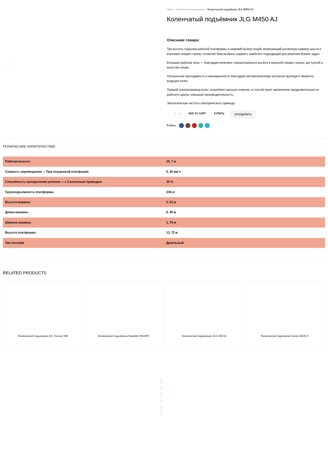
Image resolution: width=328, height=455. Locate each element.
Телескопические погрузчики (185, 427)
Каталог (90, 394)
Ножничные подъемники (182, 394)
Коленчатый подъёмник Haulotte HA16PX (123, 335)
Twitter (253, 413)
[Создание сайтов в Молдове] (187, 449)
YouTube (254, 394)
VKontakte (255, 407)
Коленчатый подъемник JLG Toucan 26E (43, 335)
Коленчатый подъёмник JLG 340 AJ (204, 335)
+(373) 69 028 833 (24, 397)
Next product (323, 9)
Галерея (90, 400)
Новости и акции (95, 407)
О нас (88, 387)
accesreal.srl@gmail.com (30, 413)
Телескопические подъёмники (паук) (190, 420)
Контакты (90, 413)
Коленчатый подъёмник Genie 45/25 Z (285, 335)
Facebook (255, 381)
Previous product (316, 9)
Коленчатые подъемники (190, 9)
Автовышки (174, 381)
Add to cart (197, 113)
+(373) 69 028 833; (22, 389)
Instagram (255, 387)
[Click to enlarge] (10, 67)
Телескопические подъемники (185, 400)
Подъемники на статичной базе (186, 433)
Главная (90, 381)
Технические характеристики (29, 146)
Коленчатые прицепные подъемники (190, 413)
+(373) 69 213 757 (47, 389)
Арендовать (243, 114)
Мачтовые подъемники (181, 407)
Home (170, 9)
